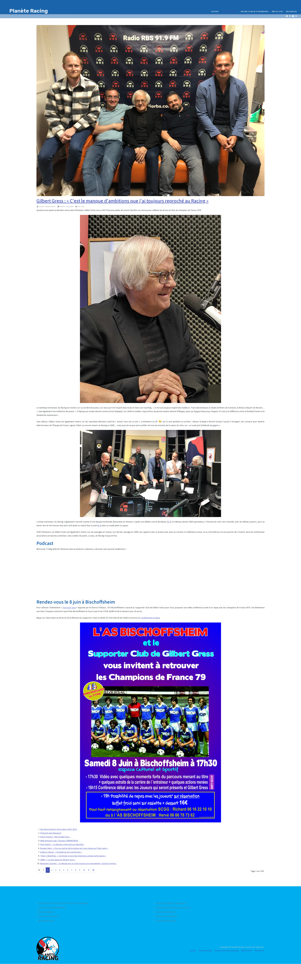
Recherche (291, 11)
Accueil (215, 11)
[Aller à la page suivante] (89, 870)
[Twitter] (286, 16)
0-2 (169, 521)
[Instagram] (296, 16)
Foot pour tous (69, 607)
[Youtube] (292, 16)
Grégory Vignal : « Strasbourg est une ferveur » (61, 852)
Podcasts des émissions (50, 833)
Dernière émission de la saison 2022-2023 (58, 829)
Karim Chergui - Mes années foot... (55, 836)
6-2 (99, 525)
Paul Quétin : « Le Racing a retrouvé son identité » (62, 844)
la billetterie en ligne (150, 617)
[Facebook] (289, 16)
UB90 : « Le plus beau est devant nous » (57, 859)
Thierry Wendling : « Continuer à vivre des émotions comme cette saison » (73, 855)
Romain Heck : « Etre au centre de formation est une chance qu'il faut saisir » (74, 848)
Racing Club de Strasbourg (254, 11)
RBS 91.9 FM (277, 11)
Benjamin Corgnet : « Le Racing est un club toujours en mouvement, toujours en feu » (78, 863)
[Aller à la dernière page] (93, 870)
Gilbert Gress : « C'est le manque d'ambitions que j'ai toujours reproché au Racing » (122, 201)
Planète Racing (229, 11)
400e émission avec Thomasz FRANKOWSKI (59, 840)
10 (84, 870)
